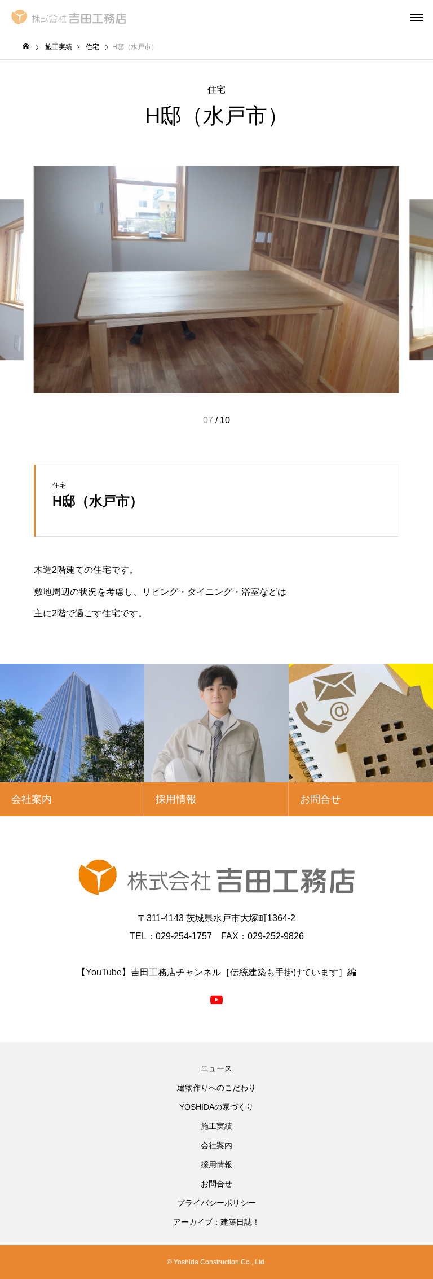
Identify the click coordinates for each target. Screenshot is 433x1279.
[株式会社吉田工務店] (69, 17)
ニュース (216, 1068)
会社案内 (216, 1145)
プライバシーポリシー (216, 1203)
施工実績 (216, 1126)
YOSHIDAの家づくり (216, 1107)
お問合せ (216, 1184)
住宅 (216, 89)
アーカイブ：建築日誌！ (216, 1222)
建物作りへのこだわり (216, 1088)
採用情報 (216, 1164)
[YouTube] (216, 999)
